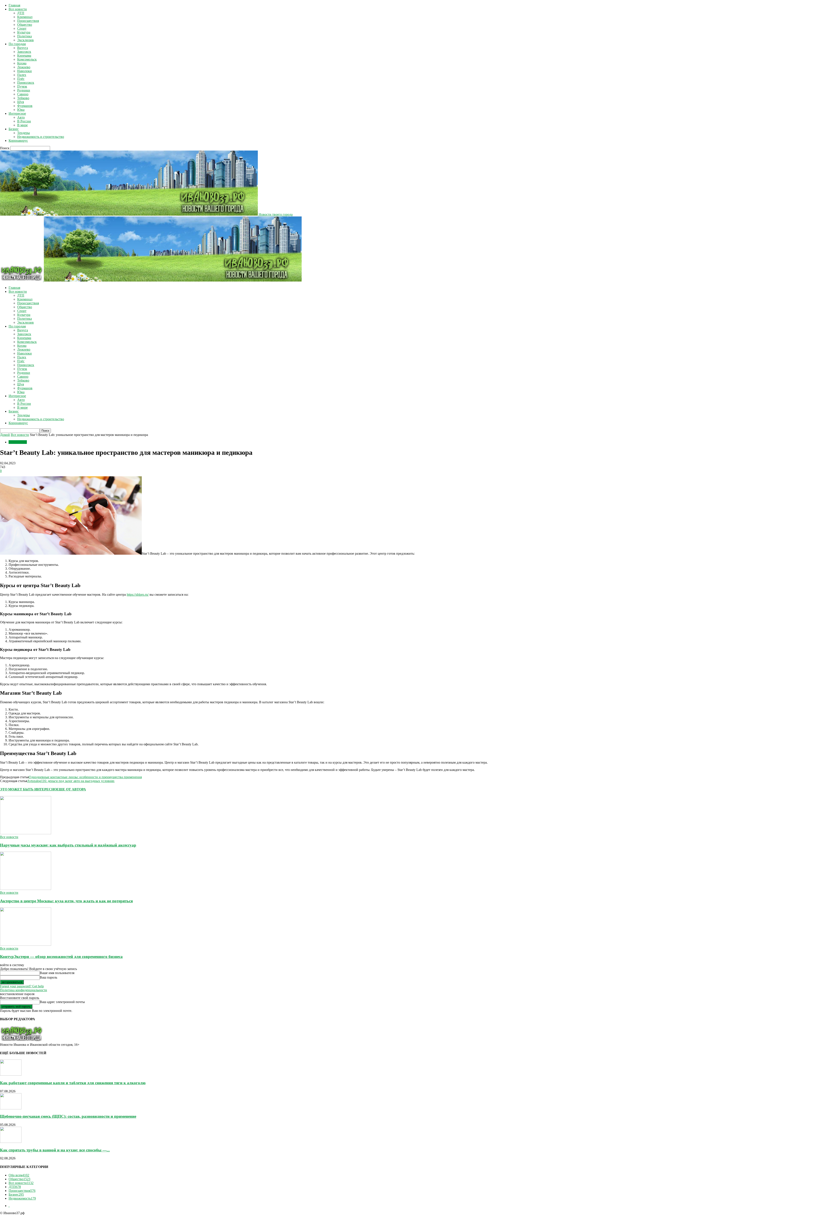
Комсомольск (27, 59)
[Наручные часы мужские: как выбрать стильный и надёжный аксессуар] (25, 833)
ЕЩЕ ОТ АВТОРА (71, 789)
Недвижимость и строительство (40, 137)
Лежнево (23, 67)
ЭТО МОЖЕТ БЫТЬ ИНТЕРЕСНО (28, 789)
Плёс (20, 79)
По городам (17, 44)
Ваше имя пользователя (57, 973)
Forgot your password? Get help (22, 986)
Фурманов (24, 106)
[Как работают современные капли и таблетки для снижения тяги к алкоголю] (10, 1074)
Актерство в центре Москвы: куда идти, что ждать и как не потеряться (66, 901)
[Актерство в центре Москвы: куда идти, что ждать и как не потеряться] (25, 889)
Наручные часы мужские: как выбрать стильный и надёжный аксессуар (68, 845)
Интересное (17, 113)
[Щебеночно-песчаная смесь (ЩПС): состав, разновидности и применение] (10, 1108)
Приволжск (25, 82)
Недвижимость (22, 1198)
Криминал (24, 17)
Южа (20, 109)
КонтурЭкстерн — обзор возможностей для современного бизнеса (61, 956)
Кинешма (24, 55)
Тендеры (23, 133)
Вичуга (22, 48)
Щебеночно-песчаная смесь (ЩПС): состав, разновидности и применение (68, 1116)
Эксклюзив (25, 40)
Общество (24, 24)
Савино (22, 94)
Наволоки (24, 71)
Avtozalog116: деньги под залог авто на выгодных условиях (71, 781)
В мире (22, 125)
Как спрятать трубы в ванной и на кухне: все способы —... (55, 1150)
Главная (14, 5)
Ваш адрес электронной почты (62, 1002)
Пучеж (22, 86)
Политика (24, 36)
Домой (5, 435)
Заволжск (24, 51)
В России (24, 121)
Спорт (21, 28)
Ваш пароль (48, 977)
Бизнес (14, 129)
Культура (23, 32)
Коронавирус (18, 140)
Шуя (20, 102)
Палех (21, 75)
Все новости (18, 9)
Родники (23, 90)
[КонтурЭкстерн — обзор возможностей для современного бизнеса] (25, 944)
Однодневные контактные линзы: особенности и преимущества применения (85, 777)
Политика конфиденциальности (23, 990)
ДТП (20, 13)
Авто (21, 117)
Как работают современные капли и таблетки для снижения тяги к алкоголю (73, 1083)
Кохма (21, 63)
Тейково (23, 98)
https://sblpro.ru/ (138, 594)
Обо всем (19, 1175)
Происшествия (28, 21)
